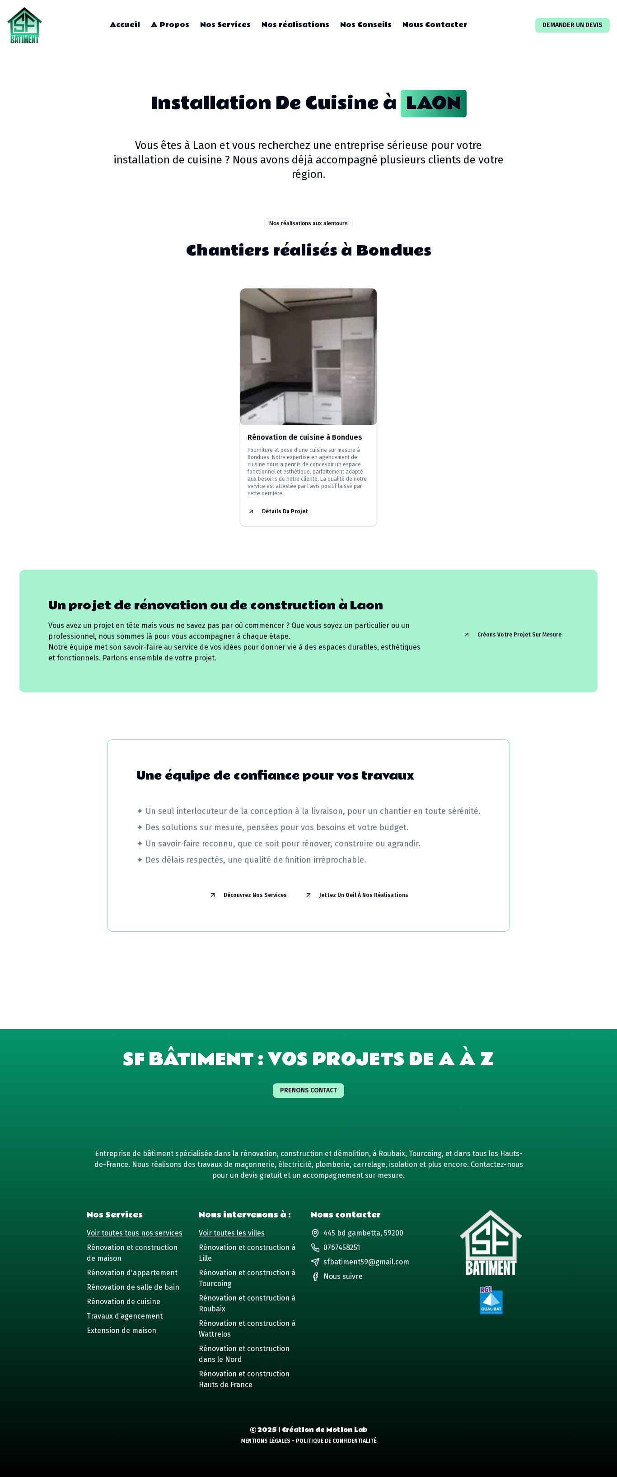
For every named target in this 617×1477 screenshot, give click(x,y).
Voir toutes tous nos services (134, 1233)
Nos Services (225, 25)
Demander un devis (572, 25)
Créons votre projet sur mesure (519, 635)
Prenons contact (308, 1090)
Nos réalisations (295, 25)
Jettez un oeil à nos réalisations (363, 895)
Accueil (125, 25)
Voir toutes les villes (232, 1233)
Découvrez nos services (255, 895)
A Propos (170, 25)
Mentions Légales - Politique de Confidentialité (308, 1441)
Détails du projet (285, 511)
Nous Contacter (434, 25)
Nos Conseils (366, 25)
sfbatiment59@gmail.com (366, 1262)
